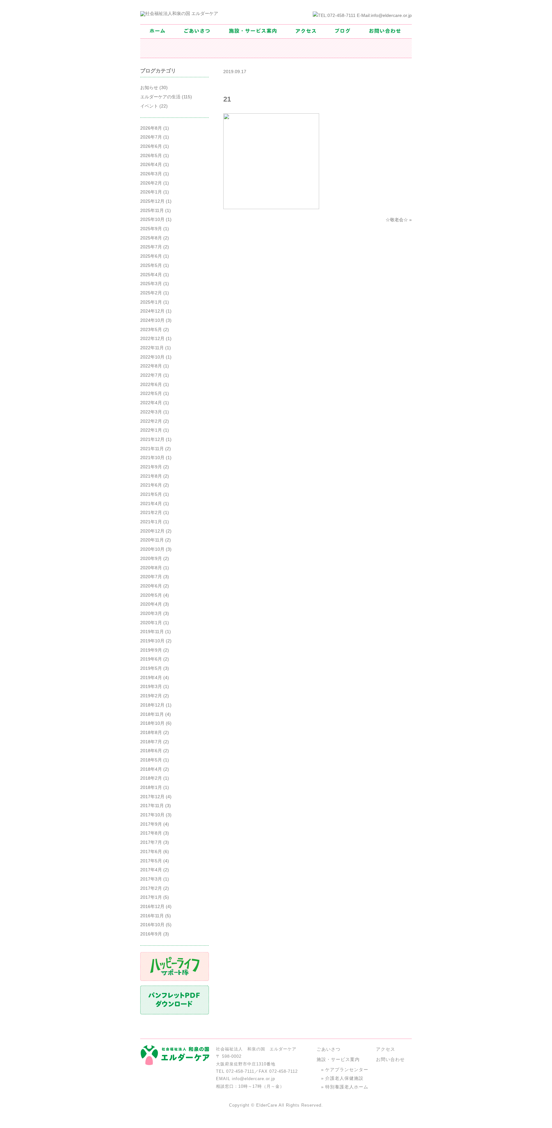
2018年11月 (152, 714)
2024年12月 (152, 311)
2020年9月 (151, 558)
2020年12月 (152, 531)
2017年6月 (151, 851)
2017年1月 (151, 897)
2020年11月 (152, 539)
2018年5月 (151, 759)
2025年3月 (151, 283)
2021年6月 (151, 485)
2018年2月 (151, 778)
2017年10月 (152, 814)
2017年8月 (151, 833)
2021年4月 (151, 503)
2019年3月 (151, 686)
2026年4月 (151, 164)
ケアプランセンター (346, 1069)
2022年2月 (151, 421)
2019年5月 (151, 668)
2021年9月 (151, 466)
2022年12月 (152, 338)
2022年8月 (151, 365)
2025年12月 (152, 201)
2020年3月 (151, 613)
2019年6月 (151, 659)
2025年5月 (151, 265)
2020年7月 (151, 576)
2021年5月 (151, 494)
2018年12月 (152, 705)
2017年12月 (152, 796)
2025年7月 (151, 246)
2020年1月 (151, 622)
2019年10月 (152, 640)
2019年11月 (152, 631)
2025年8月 (151, 237)
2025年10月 (152, 219)
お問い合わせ (390, 1059)
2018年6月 (151, 750)
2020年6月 (151, 585)
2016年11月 (152, 915)
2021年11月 (152, 448)
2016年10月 (152, 924)
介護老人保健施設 (344, 1078)
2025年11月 (152, 210)
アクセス (385, 1049)
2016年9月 (151, 933)
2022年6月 (151, 384)
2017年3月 (151, 879)
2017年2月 (151, 888)
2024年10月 (152, 320)
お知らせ (149, 87)
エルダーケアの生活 (160, 96)
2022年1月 (151, 430)
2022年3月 (151, 411)
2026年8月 (151, 128)
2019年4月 (151, 677)
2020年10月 (152, 549)
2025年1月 (151, 302)
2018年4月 (151, 769)
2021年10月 (152, 457)
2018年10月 (152, 723)
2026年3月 (151, 173)
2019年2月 (151, 695)
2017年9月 (151, 824)
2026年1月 (151, 191)
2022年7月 (151, 375)
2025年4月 (151, 274)
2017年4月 (151, 869)
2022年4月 (151, 402)
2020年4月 (151, 604)
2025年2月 (151, 292)
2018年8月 (151, 732)
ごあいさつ (329, 1049)
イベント (149, 106)
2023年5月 (151, 329)
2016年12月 (152, 906)
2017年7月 (151, 842)
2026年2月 (151, 182)
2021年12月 (152, 439)
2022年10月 (152, 357)
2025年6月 (151, 256)
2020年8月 (151, 567)
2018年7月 (151, 741)
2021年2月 (151, 512)
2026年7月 (151, 137)
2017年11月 (152, 805)
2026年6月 (151, 146)
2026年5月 (151, 155)
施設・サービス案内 (338, 1059)
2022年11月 (152, 347)
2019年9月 (151, 650)
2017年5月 (151, 860)
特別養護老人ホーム (346, 1086)
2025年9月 (151, 228)
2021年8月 (151, 476)
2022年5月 (151, 393)
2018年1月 (151, 787)
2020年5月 (151, 595)
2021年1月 (151, 521)
